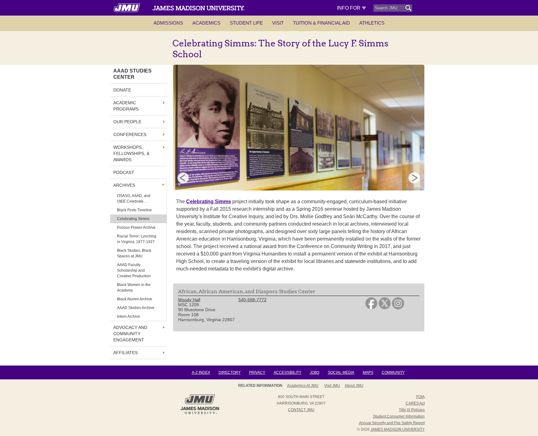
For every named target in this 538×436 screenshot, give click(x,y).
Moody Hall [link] (189, 299)
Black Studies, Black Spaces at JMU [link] (134, 253)
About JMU (354, 385)
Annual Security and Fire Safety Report (392, 423)
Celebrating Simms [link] (133, 219)
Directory (230, 372)
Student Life (246, 23)
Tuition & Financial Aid (321, 23)
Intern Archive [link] (128, 316)
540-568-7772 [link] (252, 299)
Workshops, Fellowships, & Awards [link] (131, 153)
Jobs (314, 372)
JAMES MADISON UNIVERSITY (397, 429)
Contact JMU (301, 410)
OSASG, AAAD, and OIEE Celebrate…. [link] (133, 199)
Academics (206, 23)
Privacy (257, 372)
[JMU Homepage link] (199, 413)
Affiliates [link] (125, 352)
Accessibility (287, 372)
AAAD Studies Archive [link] (135, 308)
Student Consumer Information (399, 416)
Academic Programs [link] (126, 105)
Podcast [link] (123, 172)
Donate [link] (122, 89)
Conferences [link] (129, 134)
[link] (371, 307)
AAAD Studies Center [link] (132, 74)
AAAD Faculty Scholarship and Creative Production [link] (134, 270)
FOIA (420, 397)
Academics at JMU (303, 385)
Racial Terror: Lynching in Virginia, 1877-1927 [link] (136, 239)
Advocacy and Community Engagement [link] (130, 333)
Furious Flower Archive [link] (136, 227)
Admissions (168, 23)
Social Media (341, 372)
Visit (278, 23)
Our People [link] (127, 121)
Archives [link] (124, 185)
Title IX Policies (412, 410)
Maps (368, 372)
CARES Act (415, 403)
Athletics (372, 23)
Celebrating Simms (208, 201)
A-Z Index (201, 372)
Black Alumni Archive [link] (134, 299)
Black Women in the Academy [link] (134, 288)
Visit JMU (332, 385)
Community (393, 372)
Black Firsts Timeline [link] (134, 210)
